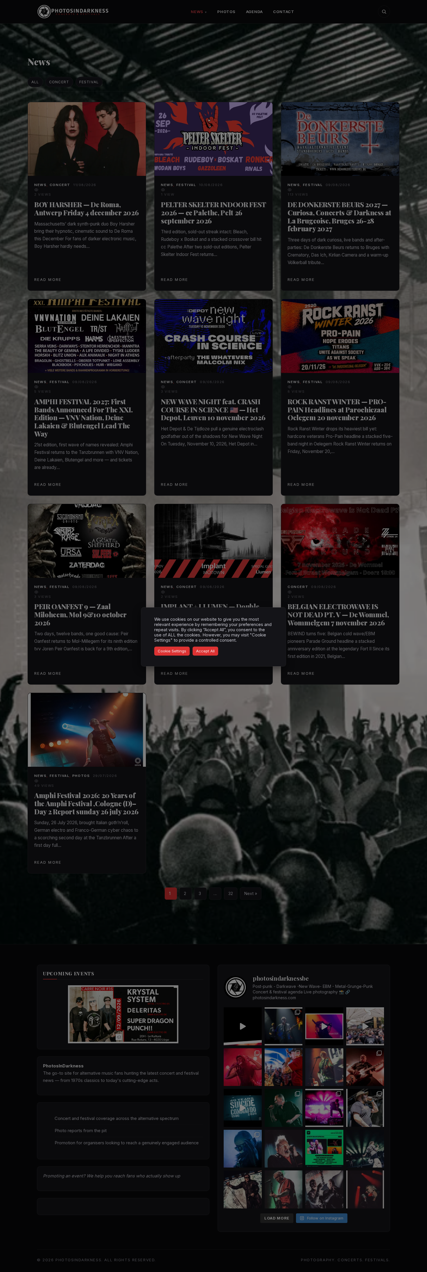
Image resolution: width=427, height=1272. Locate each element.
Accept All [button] (205, 651)
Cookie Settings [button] (172, 651)
